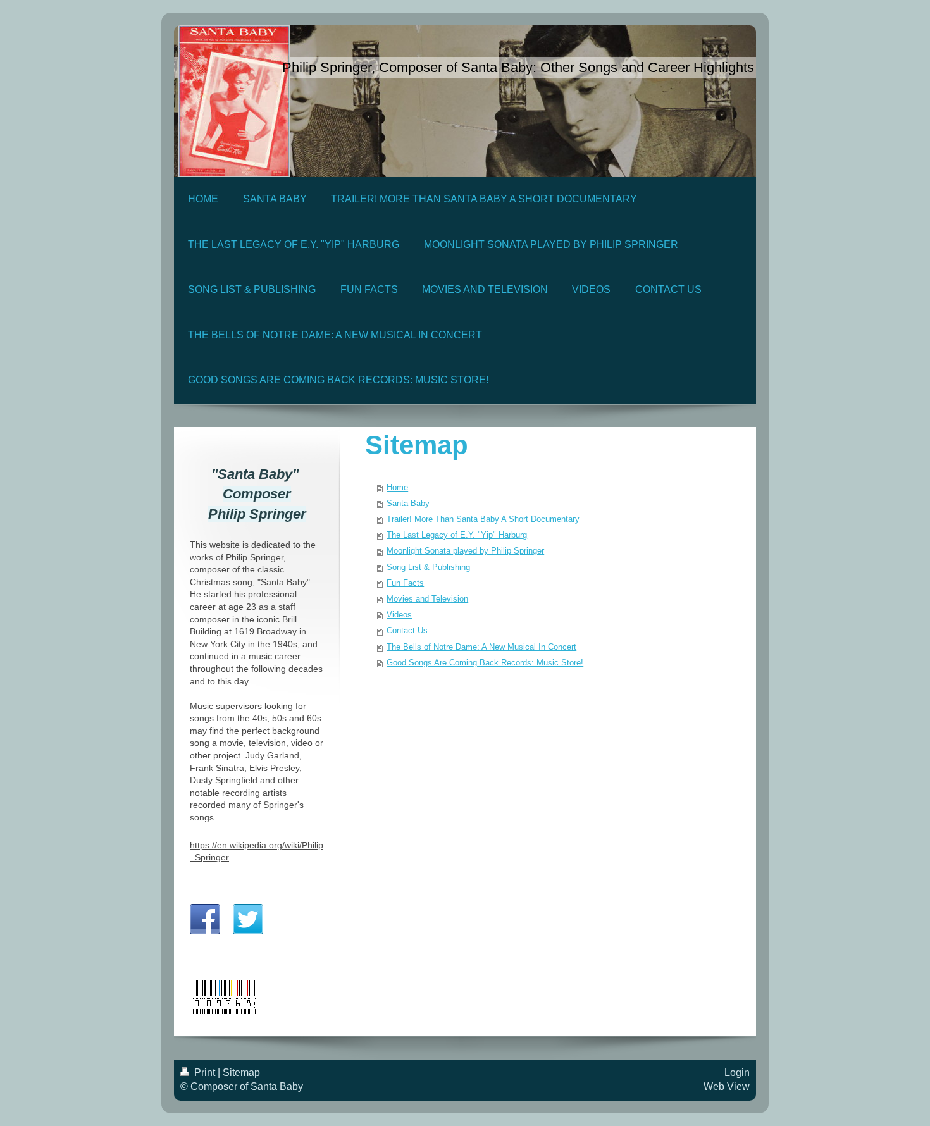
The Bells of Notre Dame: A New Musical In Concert (481, 647)
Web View (727, 1086)
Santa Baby (408, 503)
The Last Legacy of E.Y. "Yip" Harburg (457, 535)
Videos (399, 614)
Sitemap (241, 1072)
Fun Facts (405, 583)
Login (737, 1072)
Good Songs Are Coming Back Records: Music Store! (485, 663)
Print (205, 1072)
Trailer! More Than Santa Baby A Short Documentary (483, 519)
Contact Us (407, 630)
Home (397, 487)
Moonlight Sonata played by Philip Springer (465, 551)
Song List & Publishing (428, 567)
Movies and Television (427, 599)
